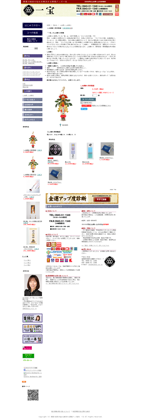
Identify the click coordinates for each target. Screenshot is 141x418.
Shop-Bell (28, 355)
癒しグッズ (27, 349)
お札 (24, 83)
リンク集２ (27, 263)
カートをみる (47, 18)
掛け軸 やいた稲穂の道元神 (32, 221)
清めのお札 (85, 162)
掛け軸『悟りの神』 (29, 60)
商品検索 (25, 46)
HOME (48, 25)
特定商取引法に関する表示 (81, 411)
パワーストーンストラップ (31, 75)
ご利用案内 (77, 18)
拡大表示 (65, 125)
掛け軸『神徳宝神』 (29, 63)
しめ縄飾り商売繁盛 (29, 150)
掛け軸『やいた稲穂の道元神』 (33, 62)
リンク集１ (27, 260)
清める (55, 25)
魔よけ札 (68, 162)
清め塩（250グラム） (106, 158)
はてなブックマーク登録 (33, 370)
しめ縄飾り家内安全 (29, 174)
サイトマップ (113, 18)
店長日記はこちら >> (30, 308)
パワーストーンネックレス (31, 72)
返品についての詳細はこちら (101, 105)
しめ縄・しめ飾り (28, 95)
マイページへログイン (63, 18)
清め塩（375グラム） (55, 182)
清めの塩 (25, 87)
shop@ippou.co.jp (95, 264)
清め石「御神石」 (53, 160)
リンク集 (25, 256)
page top (113, 189)
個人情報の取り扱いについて (60, 411)
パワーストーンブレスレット (32, 73)
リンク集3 (27, 265)
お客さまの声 (101, 18)
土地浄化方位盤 (28, 85)
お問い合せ (89, 18)
